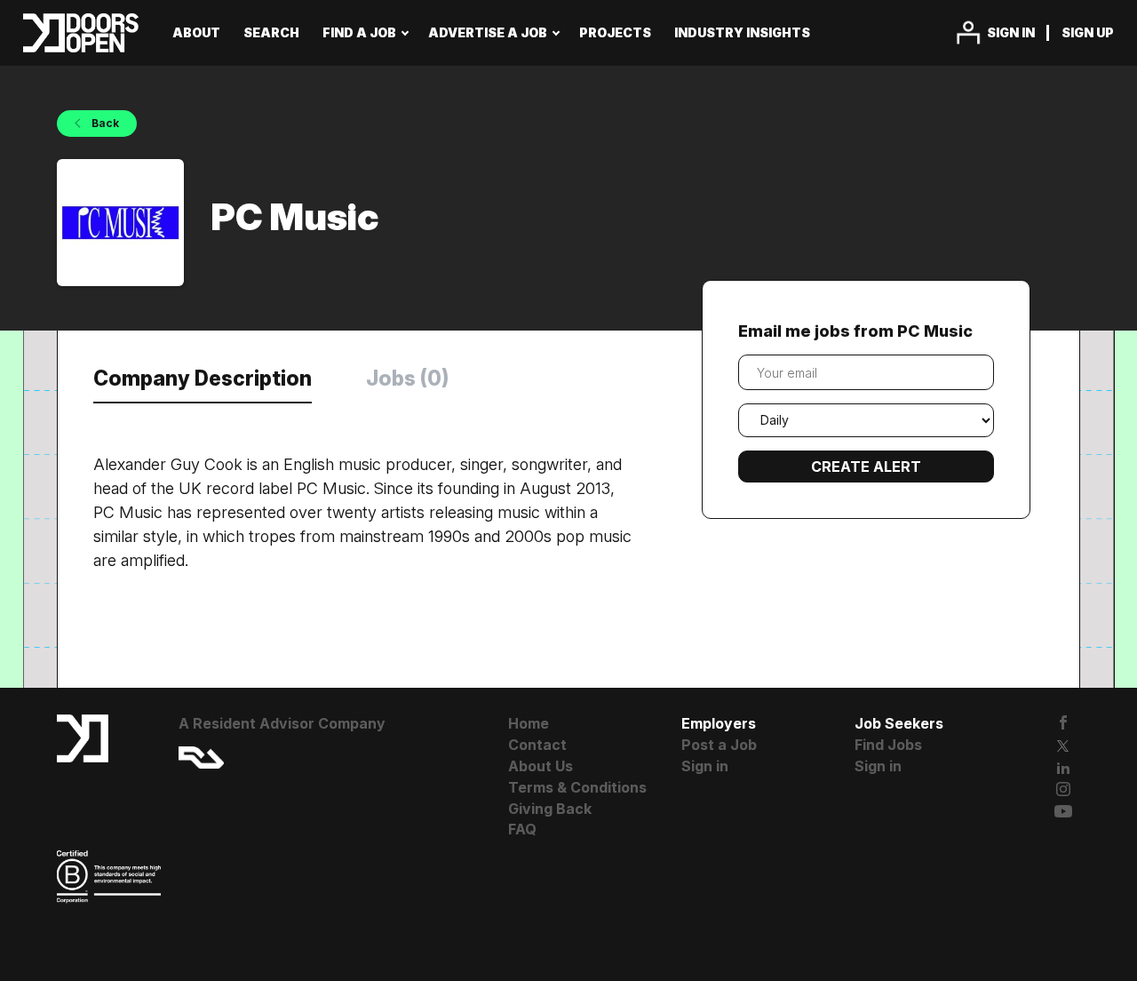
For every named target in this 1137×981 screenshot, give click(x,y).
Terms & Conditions (577, 787)
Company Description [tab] (202, 378)
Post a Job (719, 745)
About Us (540, 766)
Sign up (1087, 32)
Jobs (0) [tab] (407, 378)
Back (104, 123)
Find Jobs (888, 745)
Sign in (1011, 32)
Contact (537, 745)
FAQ (522, 829)
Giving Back (550, 809)
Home (528, 723)
